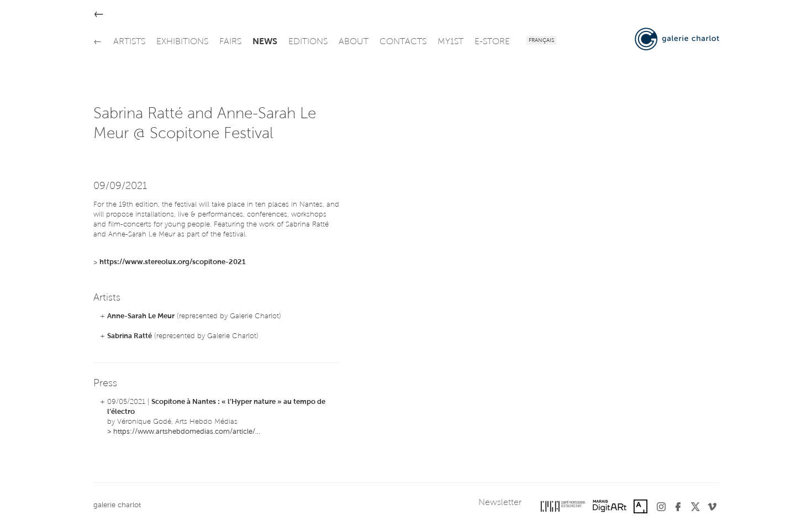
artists (129, 42)
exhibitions (182, 42)
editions (308, 42)
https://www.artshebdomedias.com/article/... (186, 431)
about (353, 42)
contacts (402, 42)
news (264, 42)
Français (541, 41)
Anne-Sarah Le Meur (141, 316)
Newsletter (499, 502)
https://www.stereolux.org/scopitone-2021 (172, 262)
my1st (450, 42)
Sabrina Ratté (129, 336)
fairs (230, 42)
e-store (492, 42)
